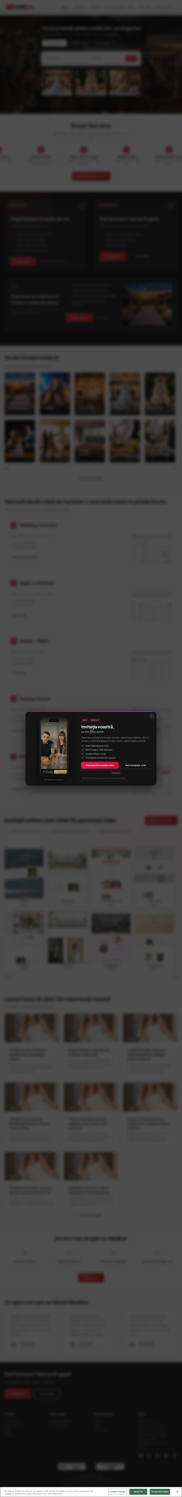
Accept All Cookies (159, 1491)
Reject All (138, 1491)
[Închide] (151, 716)
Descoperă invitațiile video (100, 765)
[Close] (177, 1492)
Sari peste (116, 772)
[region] (91, 1492)
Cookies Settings (117, 1491)
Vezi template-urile (135, 765)
